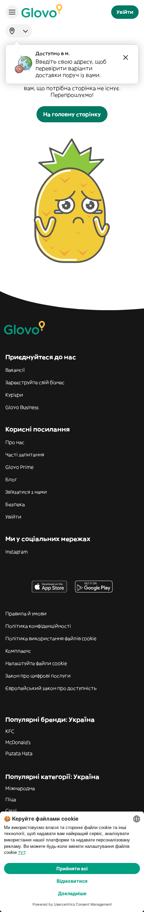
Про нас (14, 442)
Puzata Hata (18, 753)
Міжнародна (20, 788)
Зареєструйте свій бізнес (35, 382)
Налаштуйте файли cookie (36, 663)
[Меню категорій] (12, 12)
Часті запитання (24, 455)
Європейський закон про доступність (51, 688)
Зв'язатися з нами (26, 492)
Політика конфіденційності (38, 626)
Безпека (15, 504)
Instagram (16, 552)
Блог (11, 479)
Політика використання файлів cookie (50, 638)
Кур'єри (14, 395)
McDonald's (17, 742)
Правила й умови (26, 614)
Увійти (13, 517)
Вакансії (15, 370)
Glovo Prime (19, 467)
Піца (10, 799)
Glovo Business (22, 407)
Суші (11, 810)
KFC (9, 731)
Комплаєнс (18, 651)
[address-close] (125, 57)
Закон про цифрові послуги (38, 676)
